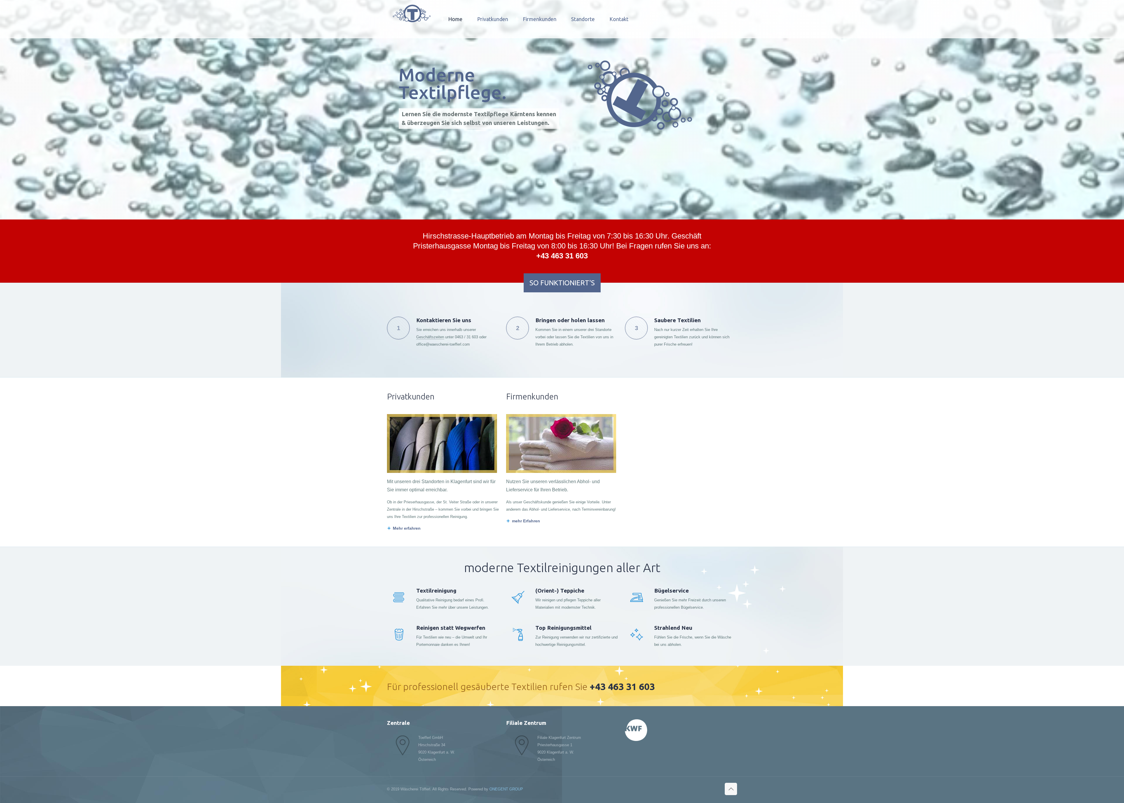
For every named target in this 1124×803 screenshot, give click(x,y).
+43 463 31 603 (562, 255)
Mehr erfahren (407, 528)
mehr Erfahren (526, 521)
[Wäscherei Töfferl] (412, 13)
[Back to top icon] (731, 789)
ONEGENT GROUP (506, 789)
